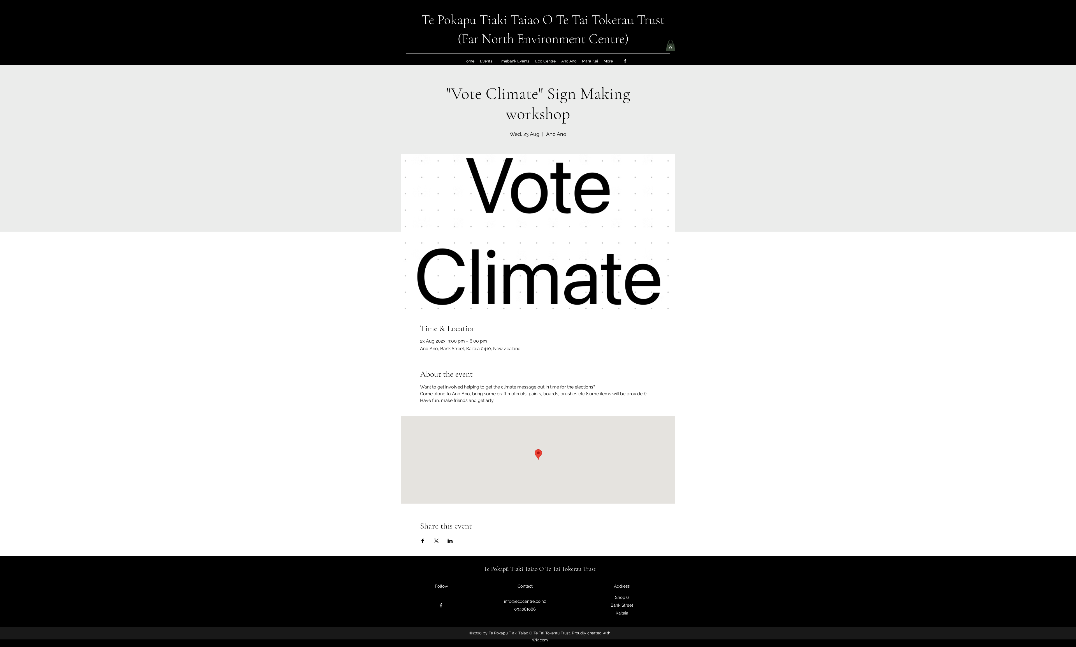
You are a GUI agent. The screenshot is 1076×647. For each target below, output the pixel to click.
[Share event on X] (436, 541)
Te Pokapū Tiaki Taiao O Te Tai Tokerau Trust (543, 20)
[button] (670, 45)
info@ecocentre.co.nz (525, 601)
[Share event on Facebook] (422, 541)
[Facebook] (625, 61)
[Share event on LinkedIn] (450, 541)
